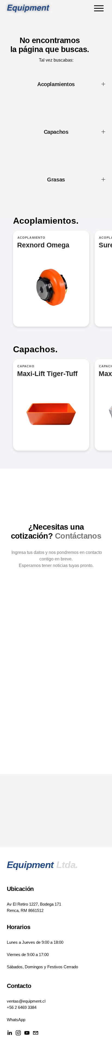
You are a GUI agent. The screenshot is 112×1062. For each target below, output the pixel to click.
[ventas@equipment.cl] (35, 1033)
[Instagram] (18, 1033)
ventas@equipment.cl (26, 1001)
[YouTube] (27, 1033)
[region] (56, 285)
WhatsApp (16, 1019)
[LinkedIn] (9, 1033)
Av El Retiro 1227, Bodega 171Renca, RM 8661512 (34, 907)
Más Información (51, 404)
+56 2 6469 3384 (21, 1007)
